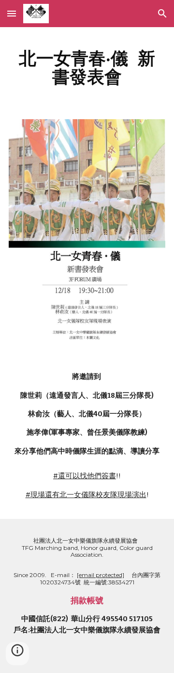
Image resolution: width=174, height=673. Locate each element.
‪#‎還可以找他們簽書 (84, 475)
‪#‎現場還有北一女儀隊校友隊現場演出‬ (86, 494)
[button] (11, 13)
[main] (87, 67)
